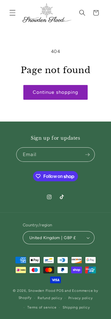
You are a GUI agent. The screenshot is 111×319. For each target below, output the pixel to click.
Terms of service (41, 307)
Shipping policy (76, 307)
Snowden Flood (41, 291)
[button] (12, 13)
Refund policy (50, 298)
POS (59, 291)
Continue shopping (56, 92)
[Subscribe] (87, 154)
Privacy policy (80, 298)
